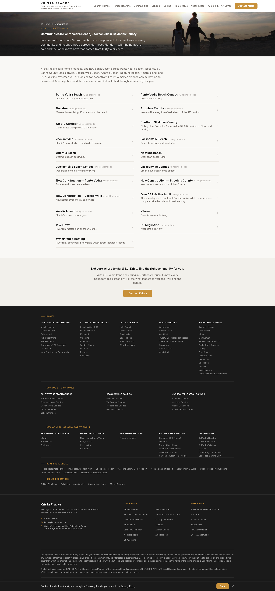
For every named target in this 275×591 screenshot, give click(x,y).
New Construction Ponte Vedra (55, 352)
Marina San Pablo (114, 398)
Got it (223, 586)
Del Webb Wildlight (207, 445)
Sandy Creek (126, 331)
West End (163, 334)
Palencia (84, 352)
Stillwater (203, 448)
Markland (84, 334)
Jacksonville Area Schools (167, 514)
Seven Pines (204, 331)
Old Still (202, 366)
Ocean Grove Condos (51, 406)
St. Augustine (130, 540)
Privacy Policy (128, 586)
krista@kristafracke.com (55, 522)
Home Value (181, 5)
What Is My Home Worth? (73, 484)
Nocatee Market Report (162, 469)
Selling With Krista (49, 484)
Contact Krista (246, 5)
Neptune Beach (131, 535)
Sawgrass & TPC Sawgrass (53, 345)
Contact (159, 524)
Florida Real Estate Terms (53, 469)
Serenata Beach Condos (52, 398)
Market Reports (117, 484)
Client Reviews (70, 472)
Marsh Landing (47, 327)
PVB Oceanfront (48, 338)
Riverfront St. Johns (168, 452)
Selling (167, 5)
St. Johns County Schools (136, 514)
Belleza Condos (48, 413)
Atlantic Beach (162, 530)
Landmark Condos (181, 398)
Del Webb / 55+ (206, 433)
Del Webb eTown (207, 441)
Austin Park (164, 352)
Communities (141, 5)
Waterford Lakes (127, 345)
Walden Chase (87, 345)
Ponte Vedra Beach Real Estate (205, 509)
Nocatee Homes (168, 322)
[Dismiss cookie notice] (232, 586)
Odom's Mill (46, 334)
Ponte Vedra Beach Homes (56, 322)
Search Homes (102, 5)
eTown (202, 334)
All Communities (163, 509)
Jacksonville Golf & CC (209, 341)
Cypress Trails (166, 348)
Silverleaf (84, 448)
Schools (156, 5)
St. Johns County (198, 519)
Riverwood (164, 345)
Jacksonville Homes (210, 322)
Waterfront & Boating (172, 433)
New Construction (199, 530)
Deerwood (204, 359)
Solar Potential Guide (186, 469)
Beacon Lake (126, 338)
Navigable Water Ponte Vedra (173, 456)
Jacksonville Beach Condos (188, 394)
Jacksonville (196, 524)
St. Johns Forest (87, 331)
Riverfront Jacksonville (170, 448)
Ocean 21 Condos (180, 406)
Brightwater (46, 445)
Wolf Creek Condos (115, 402)
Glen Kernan (204, 338)
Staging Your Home (97, 484)
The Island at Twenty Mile (171, 341)
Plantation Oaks (48, 331)
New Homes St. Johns (92, 433)
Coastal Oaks (165, 331)
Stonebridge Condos (116, 406)
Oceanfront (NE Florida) (170, 438)
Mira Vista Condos (114, 409)
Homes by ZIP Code (50, 472)
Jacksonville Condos (119, 394)
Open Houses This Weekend (213, 469)
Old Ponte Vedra (48, 409)
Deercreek (204, 363)
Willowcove (164, 327)
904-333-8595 (51, 518)
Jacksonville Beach (133, 530)
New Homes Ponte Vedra (92, 438)
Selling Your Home (164, 519)
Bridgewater (86, 441)
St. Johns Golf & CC (89, 327)
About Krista (197, 5)
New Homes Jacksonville (55, 433)
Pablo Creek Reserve (209, 345)
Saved (228, 5)
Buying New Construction (80, 469)
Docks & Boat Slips (168, 445)
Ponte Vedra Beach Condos (56, 394)
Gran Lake (85, 355)
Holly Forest (125, 327)
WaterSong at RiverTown (210, 452)
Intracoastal (164, 441)
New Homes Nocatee (131, 433)
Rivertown (85, 341)
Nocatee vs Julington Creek (94, 472)
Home (47, 24)
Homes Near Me (122, 5)
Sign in (215, 5)
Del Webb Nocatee (207, 438)
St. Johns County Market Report (132, 469)
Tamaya (202, 348)
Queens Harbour (206, 327)
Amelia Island (161, 535)
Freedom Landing (128, 438)
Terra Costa (204, 352)
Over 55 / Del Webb (200, 535)
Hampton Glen (205, 355)
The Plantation (47, 341)
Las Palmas (46, 348)
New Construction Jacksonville (213, 373)
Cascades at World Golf (210, 456)
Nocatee (195, 514)
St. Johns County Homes (94, 322)
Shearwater (85, 445)
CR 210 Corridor (129, 322)
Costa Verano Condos (182, 409)
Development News (133, 519)
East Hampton (205, 370)
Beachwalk (125, 334)
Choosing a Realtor (105, 469)
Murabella (84, 348)
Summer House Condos (52, 402)
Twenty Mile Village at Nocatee (173, 338)
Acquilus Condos (180, 402)
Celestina (84, 338)
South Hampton (127, 341)
